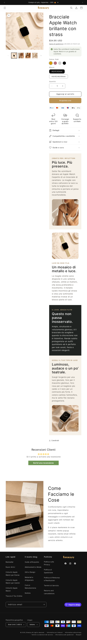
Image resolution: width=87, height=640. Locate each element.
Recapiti (78, 634)
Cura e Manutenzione (30, 586)
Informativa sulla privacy (73, 632)
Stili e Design (30, 572)
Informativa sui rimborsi (55, 632)
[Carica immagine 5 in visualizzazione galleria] (35, 55)
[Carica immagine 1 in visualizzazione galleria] (14, 55)
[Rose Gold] (55, 63)
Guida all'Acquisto (32, 562)
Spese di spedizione (56, 44)
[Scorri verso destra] (41, 55)
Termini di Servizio (51, 585)
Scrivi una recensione (43, 463)
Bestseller (9, 562)
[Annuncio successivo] (82, 2)
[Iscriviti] (43, 604)
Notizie (27, 593)
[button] (4, 7)
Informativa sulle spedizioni (64, 634)
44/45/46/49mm (59, 76)
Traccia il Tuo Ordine (14, 596)
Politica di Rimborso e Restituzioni (52, 579)
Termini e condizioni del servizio (42, 634)
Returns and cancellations (49, 592)
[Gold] (50, 63)
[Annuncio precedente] (4, 2)
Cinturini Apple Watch (11, 589)
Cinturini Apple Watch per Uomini (13, 581)
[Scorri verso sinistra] (8, 55)
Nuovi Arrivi (10, 567)
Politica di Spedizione (48, 571)
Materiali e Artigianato (29, 578)
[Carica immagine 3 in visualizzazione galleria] (28, 55)
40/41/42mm (57, 71)
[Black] (64, 63)
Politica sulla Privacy (49, 563)
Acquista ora (65, 100)
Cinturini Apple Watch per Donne (12, 573)
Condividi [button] (55, 440)
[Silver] (59, 63)
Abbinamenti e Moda (33, 567)
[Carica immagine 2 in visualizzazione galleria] (21, 55)
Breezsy (28, 632)
